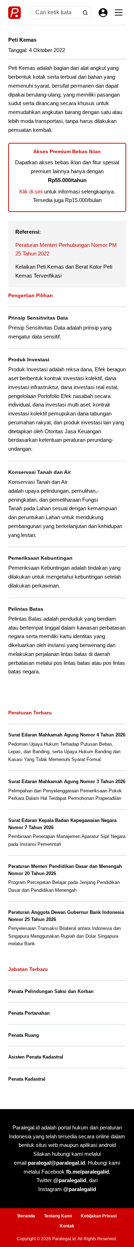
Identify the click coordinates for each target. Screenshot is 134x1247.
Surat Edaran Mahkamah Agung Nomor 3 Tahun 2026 (66, 781)
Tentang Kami (58, 1216)
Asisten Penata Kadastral (35, 1057)
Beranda (26, 1216)
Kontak (67, 1225)
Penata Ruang (23, 1035)
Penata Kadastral (26, 1079)
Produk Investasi (28, 359)
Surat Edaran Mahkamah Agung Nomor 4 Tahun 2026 (66, 735)
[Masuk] (103, 12)
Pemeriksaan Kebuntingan (40, 558)
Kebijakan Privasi (98, 1216)
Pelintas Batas (25, 609)
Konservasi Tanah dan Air (39, 472)
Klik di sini (31, 191)
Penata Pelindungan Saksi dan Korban (51, 991)
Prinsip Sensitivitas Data (38, 318)
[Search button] (85, 13)
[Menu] (119, 12)
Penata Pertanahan (29, 1013)
